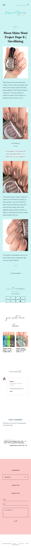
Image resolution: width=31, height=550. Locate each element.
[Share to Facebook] (10, 298)
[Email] (20, 301)
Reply (11, 391)
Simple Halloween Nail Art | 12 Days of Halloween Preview (15, 442)
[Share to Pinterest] (10, 301)
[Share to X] (20, 298)
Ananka (12, 381)
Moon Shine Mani (15, 293)
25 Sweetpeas (7, 543)
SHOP (15, 265)
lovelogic (15, 544)
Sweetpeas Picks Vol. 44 (18, 445)
